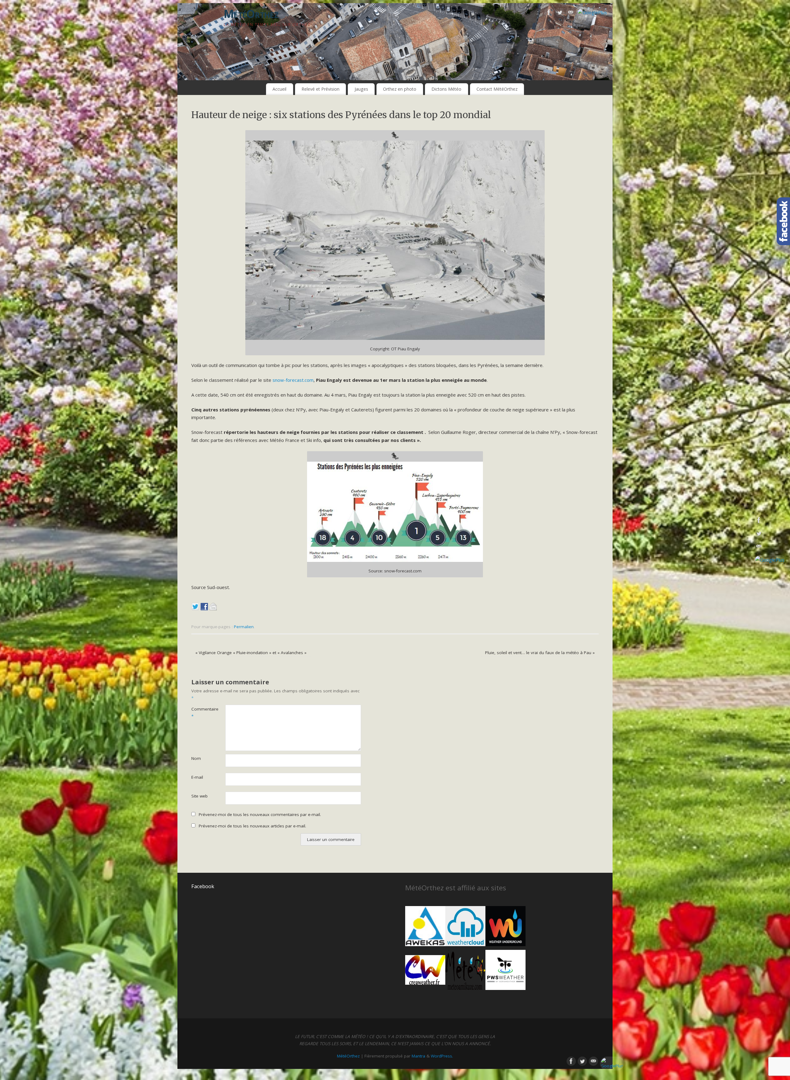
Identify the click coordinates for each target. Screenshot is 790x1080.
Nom (196, 758)
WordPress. (442, 1056)
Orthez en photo (399, 89)
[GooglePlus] (592, 13)
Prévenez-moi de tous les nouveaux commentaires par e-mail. (260, 814)
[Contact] (570, 13)
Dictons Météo (446, 89)
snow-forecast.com (293, 380)
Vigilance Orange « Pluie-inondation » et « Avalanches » (250, 652)
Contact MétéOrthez (497, 89)
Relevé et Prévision (320, 89)
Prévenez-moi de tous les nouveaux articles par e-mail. (252, 826)
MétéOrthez (251, 13)
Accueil (279, 89)
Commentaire (199, 712)
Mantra (418, 1056)
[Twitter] (559, 13)
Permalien (244, 626)
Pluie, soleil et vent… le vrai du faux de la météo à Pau (540, 652)
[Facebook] (549, 13)
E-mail (197, 777)
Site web (199, 796)
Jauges (361, 89)
